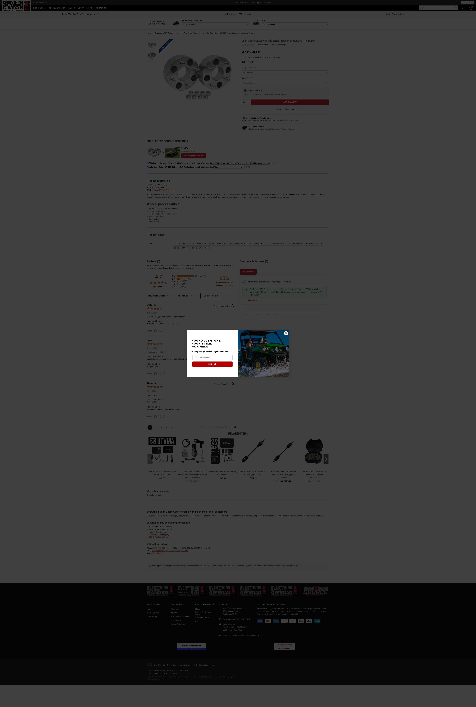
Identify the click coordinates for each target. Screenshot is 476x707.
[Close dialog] (286, 333)
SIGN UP (212, 364)
